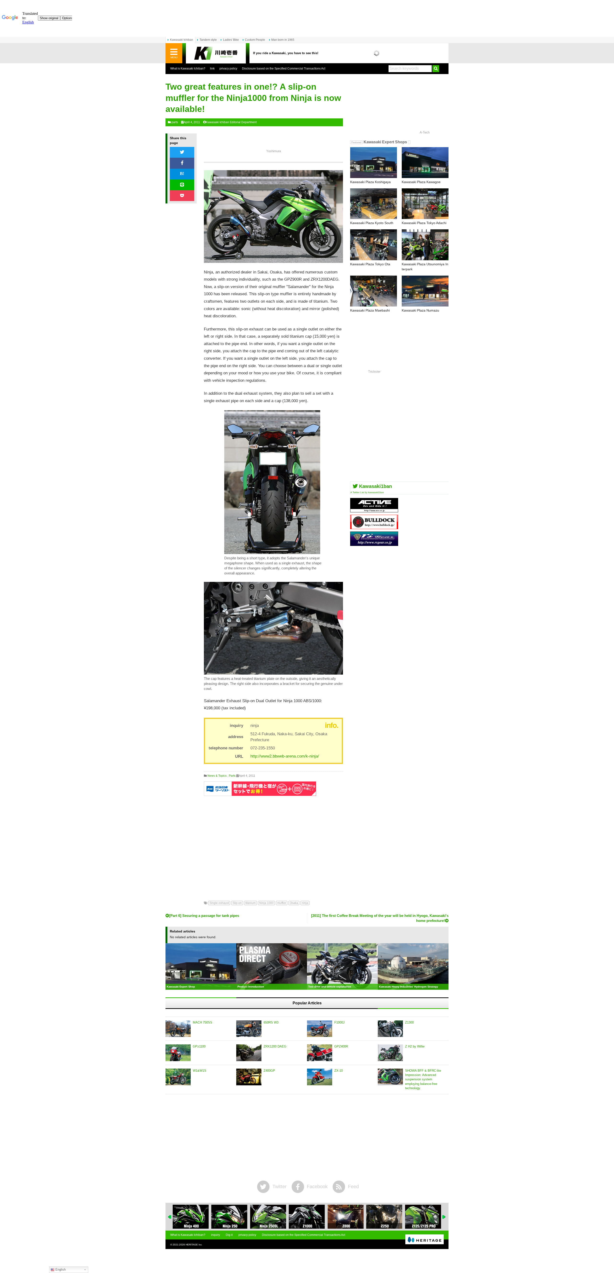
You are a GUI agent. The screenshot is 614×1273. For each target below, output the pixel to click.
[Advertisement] (273, 844)
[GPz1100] (178, 1052)
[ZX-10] (319, 1077)
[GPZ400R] (319, 1052)
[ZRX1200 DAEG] (248, 1052)
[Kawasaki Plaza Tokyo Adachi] (425, 203)
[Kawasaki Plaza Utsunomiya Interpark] (425, 244)
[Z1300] (390, 1028)
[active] (374, 510)
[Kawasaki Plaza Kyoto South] (373, 203)
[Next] (444, 1217)
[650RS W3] (248, 1028)
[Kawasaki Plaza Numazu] (425, 291)
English (60, 1269)
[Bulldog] (374, 527)
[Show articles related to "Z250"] (384, 1217)
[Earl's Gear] (374, 544)
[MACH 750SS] (178, 1028)
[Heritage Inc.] (424, 1240)
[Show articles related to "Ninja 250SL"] (268, 1217)
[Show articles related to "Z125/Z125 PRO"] (423, 1217)
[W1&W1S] (178, 1077)
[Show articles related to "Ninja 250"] (229, 1217)
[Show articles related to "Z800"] (346, 1217)
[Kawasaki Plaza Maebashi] (373, 291)
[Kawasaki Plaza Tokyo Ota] (373, 244)
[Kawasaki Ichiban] (216, 53)
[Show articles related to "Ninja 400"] (191, 1217)
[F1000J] (319, 1028)
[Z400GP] (248, 1077)
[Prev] (170, 1217)
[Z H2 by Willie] (390, 1052)
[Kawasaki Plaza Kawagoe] (425, 162)
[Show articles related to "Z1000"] (307, 1217)
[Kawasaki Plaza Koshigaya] (373, 162)
